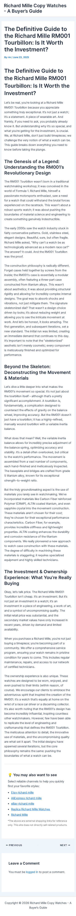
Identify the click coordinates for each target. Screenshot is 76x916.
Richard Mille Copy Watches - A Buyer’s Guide (35, 8)
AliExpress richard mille (26, 798)
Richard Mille (19, 814)
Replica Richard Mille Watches (30, 809)
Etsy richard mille (22, 792)
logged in (32, 872)
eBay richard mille (22, 803)
